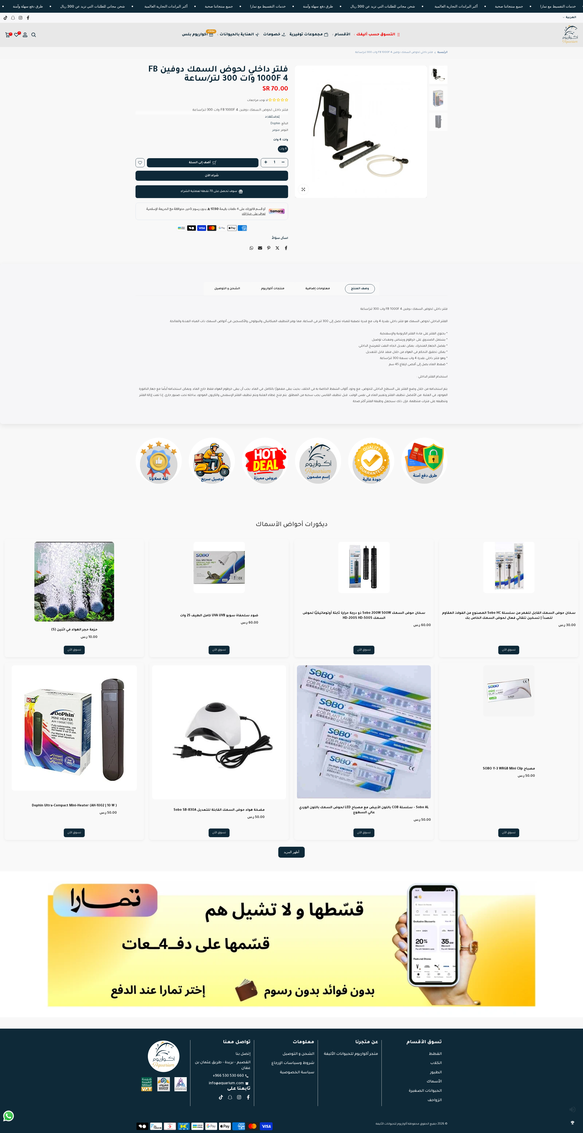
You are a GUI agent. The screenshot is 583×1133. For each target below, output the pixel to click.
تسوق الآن (509, 650)
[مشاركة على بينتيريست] (269, 248)
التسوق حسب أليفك (375, 35)
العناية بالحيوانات (237, 35)
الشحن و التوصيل (227, 288)
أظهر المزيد (291, 852)
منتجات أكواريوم (272, 288)
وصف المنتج (360, 288)
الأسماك (434, 1082)
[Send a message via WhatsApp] (8, 1116)
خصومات (271, 35)
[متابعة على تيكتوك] (5, 18)
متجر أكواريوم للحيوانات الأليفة (351, 1054)
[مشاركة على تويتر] (277, 248)
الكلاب (436, 1063)
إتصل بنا (243, 1054)
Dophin (275, 123)
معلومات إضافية (317, 288)
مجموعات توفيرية (306, 35)
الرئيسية (442, 52)
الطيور (436, 1073)
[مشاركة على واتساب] (251, 248)
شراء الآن (212, 175)
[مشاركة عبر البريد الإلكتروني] (260, 248)
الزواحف (434, 1100)
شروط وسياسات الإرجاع (292, 1063)
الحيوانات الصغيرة (425, 1091)
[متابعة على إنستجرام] (20, 18)
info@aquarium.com (226, 1083)
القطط (435, 1054)
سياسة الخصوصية (297, 1073)
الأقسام (342, 35)
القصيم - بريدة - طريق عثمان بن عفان (223, 1065)
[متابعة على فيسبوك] (28, 18)
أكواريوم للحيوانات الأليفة (391, 1124)
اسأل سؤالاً (280, 238)
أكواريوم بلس (198, 34)
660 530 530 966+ (228, 1076)
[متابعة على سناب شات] (13, 18)
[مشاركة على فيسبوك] (286, 248)
